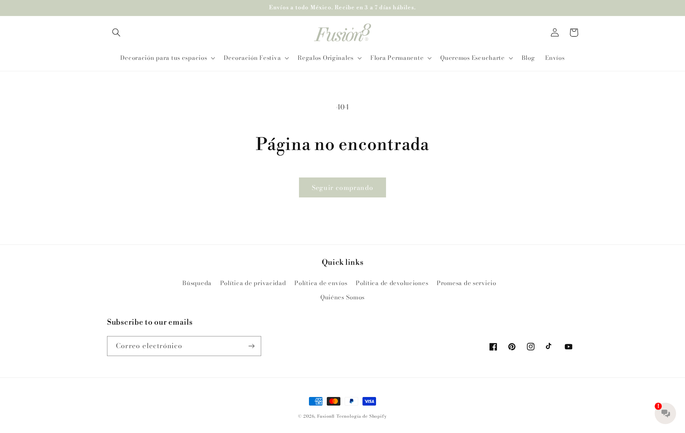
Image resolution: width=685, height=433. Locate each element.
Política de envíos (320, 283)
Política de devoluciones (392, 283)
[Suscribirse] (251, 346)
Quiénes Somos (342, 297)
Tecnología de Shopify (361, 416)
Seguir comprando (342, 187)
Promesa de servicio (466, 283)
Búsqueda (197, 283)
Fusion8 (326, 416)
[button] (116, 32)
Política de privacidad (253, 283)
